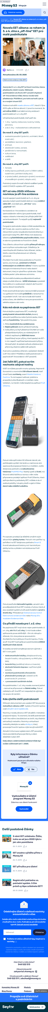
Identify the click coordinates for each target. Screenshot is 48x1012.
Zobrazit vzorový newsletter (27, 924)
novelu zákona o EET (26, 105)
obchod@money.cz (31, 978)
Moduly (27, 987)
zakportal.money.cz (24, 971)
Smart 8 (37, 542)
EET (11, 19)
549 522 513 (24, 964)
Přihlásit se (39, 932)
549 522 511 (13, 978)
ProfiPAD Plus (17, 472)
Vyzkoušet (24, 809)
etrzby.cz (28, 724)
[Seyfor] (8, 1007)
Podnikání (4, 19)
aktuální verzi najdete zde (17, 709)
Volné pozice (34, 1007)
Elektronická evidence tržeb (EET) (15, 80)
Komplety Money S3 (10, 987)
